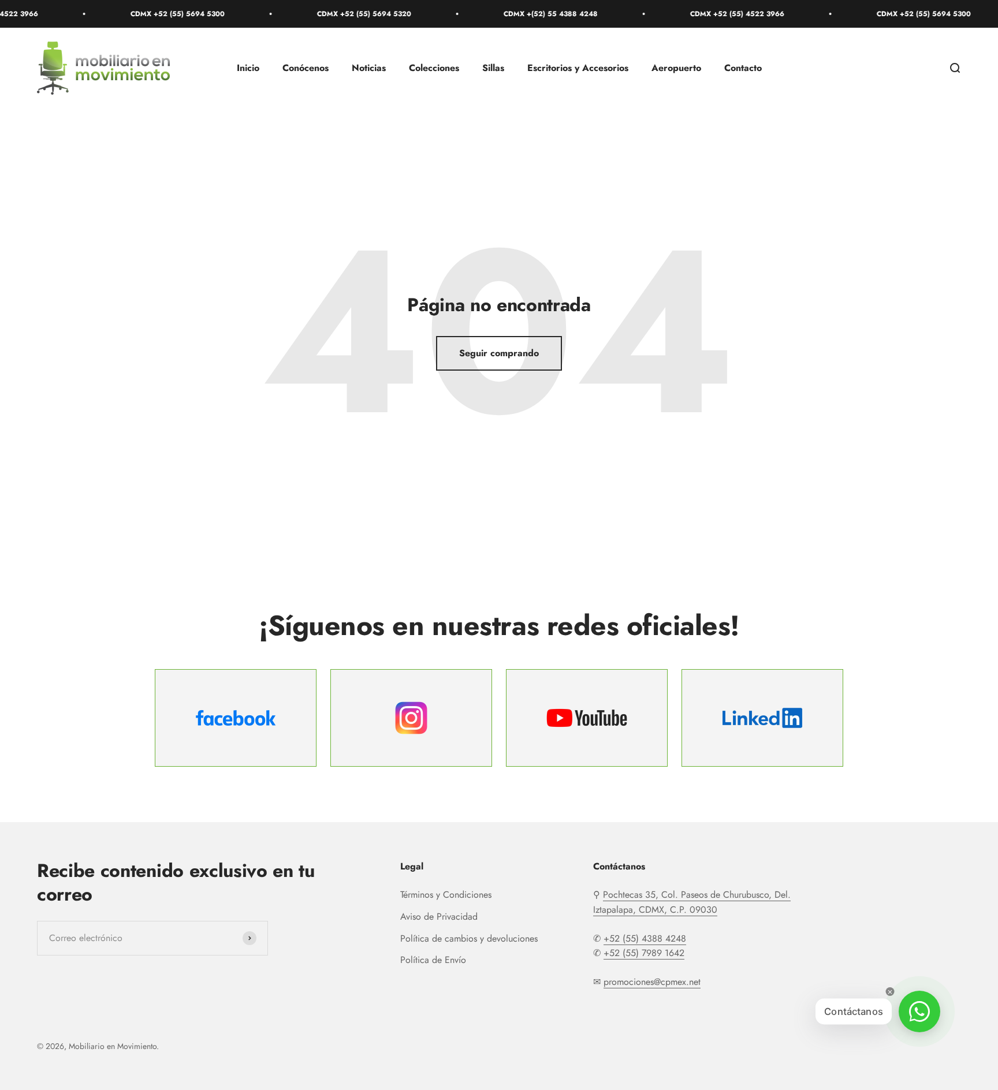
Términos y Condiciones (445, 894)
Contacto (743, 68)
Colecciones (434, 68)
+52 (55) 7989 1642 (644, 953)
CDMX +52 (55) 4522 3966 (716, 14)
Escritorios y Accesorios (577, 68)
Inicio (248, 68)
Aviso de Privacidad (439, 916)
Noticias (369, 68)
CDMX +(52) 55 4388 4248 (530, 14)
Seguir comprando (499, 353)
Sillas (493, 68)
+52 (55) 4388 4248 (645, 938)
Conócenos (305, 68)
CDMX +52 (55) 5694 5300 (157, 14)
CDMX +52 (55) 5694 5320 (343, 14)
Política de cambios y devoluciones (469, 938)
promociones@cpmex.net (652, 981)
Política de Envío (433, 959)
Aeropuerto (676, 68)
